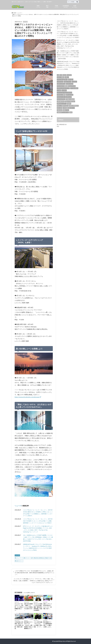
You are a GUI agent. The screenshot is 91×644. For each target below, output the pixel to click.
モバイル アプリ (61, 99)
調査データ (66, 110)
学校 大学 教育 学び (70, 101)
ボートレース (69, 94)
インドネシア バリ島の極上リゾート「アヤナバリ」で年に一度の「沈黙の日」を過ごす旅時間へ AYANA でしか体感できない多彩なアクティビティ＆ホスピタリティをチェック (33, 580)
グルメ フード (19, 558)
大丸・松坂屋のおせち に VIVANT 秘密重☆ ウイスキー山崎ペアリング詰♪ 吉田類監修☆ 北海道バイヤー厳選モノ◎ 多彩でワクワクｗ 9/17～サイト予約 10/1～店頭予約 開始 (38, 538)
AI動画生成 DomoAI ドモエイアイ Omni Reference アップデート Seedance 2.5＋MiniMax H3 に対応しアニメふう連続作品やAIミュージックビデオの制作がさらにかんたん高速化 (37, 547)
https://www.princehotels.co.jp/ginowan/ (27, 397)
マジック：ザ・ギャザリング (64, 97)
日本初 (64, 108)
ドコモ (59, 90)
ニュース (38, 6)
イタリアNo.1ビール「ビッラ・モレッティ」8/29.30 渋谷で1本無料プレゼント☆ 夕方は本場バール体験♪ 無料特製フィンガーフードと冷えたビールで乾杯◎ (37, 521)
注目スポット (19, 561)
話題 (47, 6)
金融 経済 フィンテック (62, 112)
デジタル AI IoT (74, 88)
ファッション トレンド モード (64, 92)
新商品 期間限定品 (40, 558)
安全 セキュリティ (61, 103)
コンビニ (74, 81)
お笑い (66, 77)
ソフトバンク (69, 83)
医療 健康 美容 (60, 101)
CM (61, 75)
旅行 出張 (49, 558)
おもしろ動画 (60, 77)
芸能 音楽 (59, 110)
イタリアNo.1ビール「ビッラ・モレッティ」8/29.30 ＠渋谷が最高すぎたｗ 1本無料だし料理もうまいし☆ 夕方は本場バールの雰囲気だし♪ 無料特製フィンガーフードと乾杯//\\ (38, 512)
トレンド (56, 6)
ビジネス (64, 90)
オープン (71, 79)
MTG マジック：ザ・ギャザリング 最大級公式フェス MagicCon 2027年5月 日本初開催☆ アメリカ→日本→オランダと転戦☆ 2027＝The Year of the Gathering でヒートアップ (38, 529)
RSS (58, 126)
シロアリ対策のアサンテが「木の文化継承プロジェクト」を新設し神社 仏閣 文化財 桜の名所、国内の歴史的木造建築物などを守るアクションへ (34, 572)
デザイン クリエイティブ (63, 88)
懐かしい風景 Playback (62, 105)
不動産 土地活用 (70, 99)
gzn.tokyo (63, 641)
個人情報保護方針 (62, 124)
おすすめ (66, 6)
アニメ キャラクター (62, 79)
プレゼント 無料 (29, 558)
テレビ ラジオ (72, 86)
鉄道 (71, 112)
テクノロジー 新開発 (62, 86)
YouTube (69, 75)
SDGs (64, 75)
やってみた (74, 6)
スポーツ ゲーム (61, 83)
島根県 (69, 103)
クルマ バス (60, 81)
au (57, 75)
